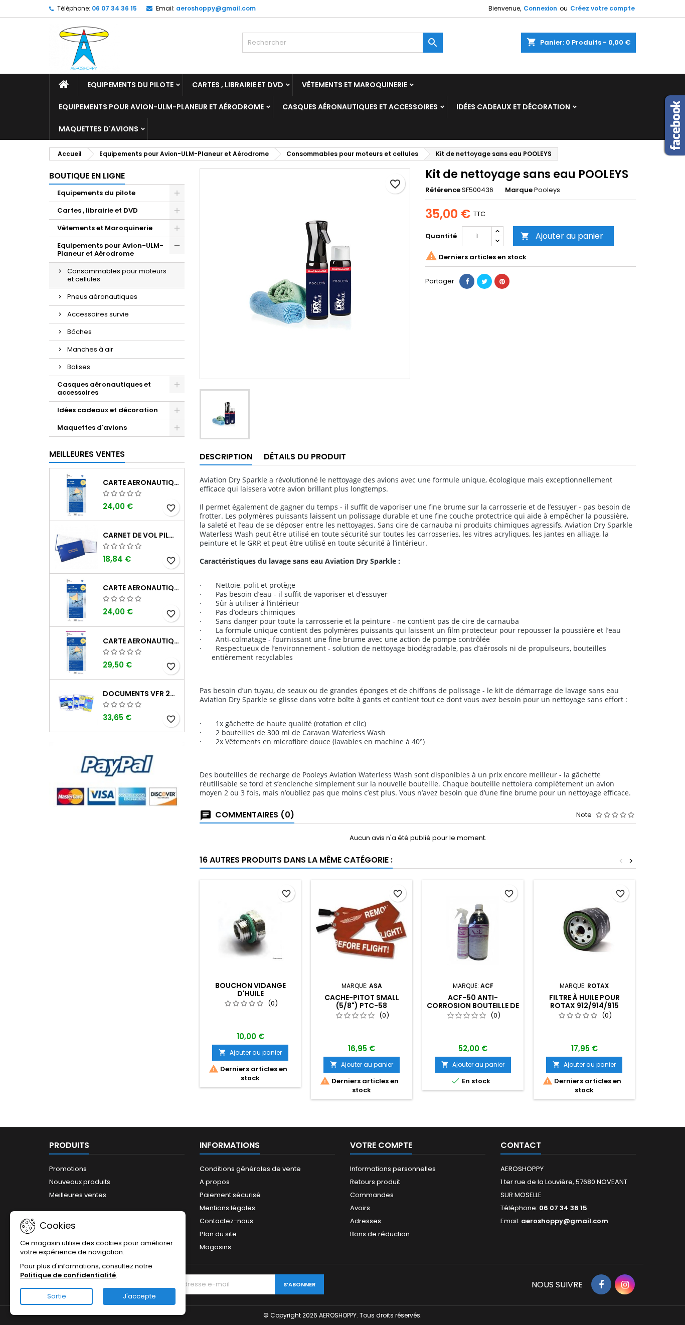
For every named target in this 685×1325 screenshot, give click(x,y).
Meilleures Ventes (87, 454)
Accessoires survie (98, 314)
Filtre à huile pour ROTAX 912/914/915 (584, 1001)
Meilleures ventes (77, 1195)
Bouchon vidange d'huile (250, 989)
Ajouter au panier (562, 236)
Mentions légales (227, 1208)
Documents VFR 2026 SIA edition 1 (141, 694)
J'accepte (139, 1296)
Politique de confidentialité (68, 1275)
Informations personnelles (393, 1169)
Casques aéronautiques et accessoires (360, 107)
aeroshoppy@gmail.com (216, 8)
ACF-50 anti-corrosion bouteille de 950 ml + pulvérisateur (473, 1005)
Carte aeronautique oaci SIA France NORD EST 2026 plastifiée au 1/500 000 (141, 641)
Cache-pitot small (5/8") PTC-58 (361, 1001)
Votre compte (381, 1145)
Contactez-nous (226, 1221)
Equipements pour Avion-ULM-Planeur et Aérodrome (161, 107)
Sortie (56, 1296)
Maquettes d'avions (98, 129)
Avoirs (360, 1208)
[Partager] (466, 281)
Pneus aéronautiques (102, 296)
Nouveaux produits (79, 1182)
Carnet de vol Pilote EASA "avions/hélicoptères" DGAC (141, 535)
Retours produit (375, 1182)
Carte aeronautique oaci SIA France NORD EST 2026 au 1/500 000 (141, 482)
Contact (520, 1145)
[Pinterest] (501, 281)
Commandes (372, 1195)
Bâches (79, 332)
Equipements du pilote (130, 85)
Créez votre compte (602, 8)
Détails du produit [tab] (305, 456)
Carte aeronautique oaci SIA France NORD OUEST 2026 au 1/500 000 (141, 588)
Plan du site (218, 1234)
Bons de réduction (380, 1234)
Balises (78, 367)
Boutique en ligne (87, 176)
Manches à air (90, 349)
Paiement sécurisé (230, 1195)
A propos (215, 1182)
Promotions (68, 1169)
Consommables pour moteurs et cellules (116, 275)
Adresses (365, 1221)
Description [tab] (226, 456)
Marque (519, 190)
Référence (442, 190)
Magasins (215, 1247)
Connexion (540, 8)
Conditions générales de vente (250, 1169)
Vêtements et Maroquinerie (354, 85)
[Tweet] (484, 281)
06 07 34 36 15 (114, 8)
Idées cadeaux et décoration (513, 107)
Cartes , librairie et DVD (237, 85)
